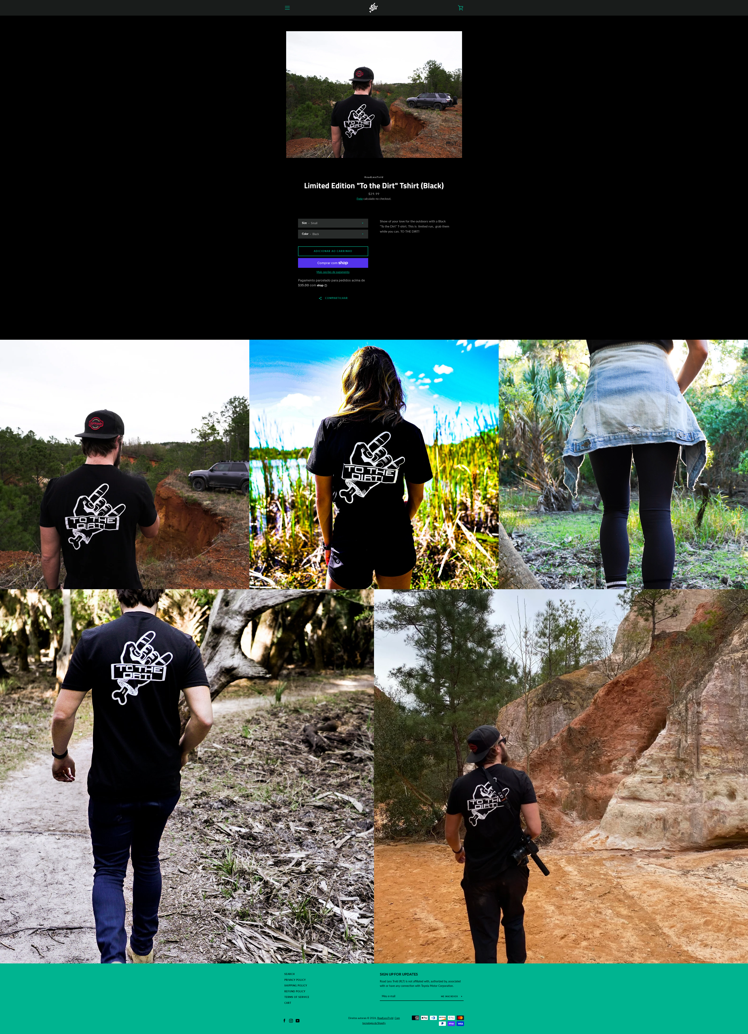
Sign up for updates (399, 974)
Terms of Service (296, 997)
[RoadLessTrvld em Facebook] (284, 1020)
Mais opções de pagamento (333, 272)
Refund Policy (294, 991)
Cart (287, 1002)
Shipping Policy (295, 985)
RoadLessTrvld (385, 1018)
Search (289, 974)
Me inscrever (449, 996)
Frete (360, 198)
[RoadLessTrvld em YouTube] (298, 1020)
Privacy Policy (295, 979)
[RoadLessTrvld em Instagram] (291, 1020)
